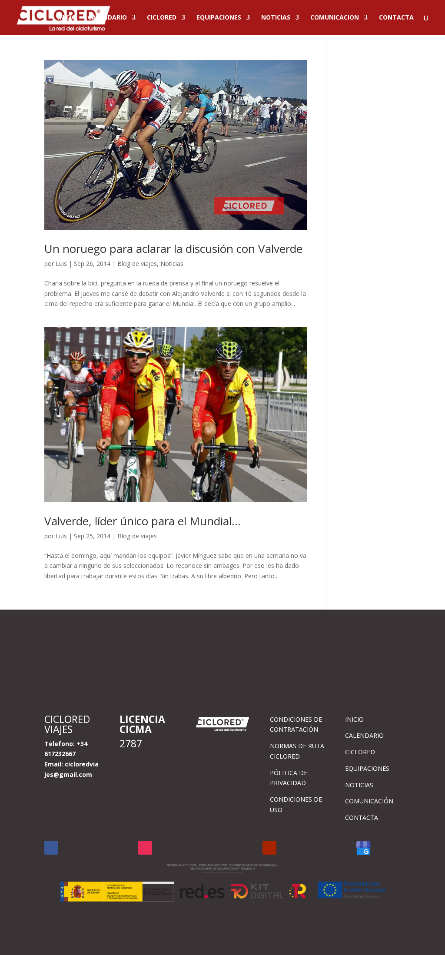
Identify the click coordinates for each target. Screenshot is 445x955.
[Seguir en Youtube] (269, 848)
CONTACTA (396, 17)
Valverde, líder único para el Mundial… (142, 521)
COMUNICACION (334, 17)
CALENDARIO (107, 17)
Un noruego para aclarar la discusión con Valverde (173, 248)
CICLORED (161, 17)
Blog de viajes (137, 263)
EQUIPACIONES (218, 17)
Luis (61, 263)
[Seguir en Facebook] (51, 848)
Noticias (171, 263)
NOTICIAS (275, 17)
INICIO (67, 17)
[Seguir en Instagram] (145, 848)
